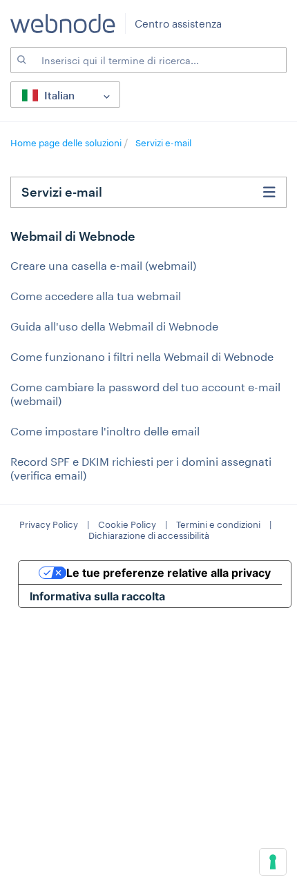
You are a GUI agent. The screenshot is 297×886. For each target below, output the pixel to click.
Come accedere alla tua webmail (95, 295)
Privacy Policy (48, 524)
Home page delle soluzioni (67, 142)
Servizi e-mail (163, 142)
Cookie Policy (127, 524)
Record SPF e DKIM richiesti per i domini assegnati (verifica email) (140, 468)
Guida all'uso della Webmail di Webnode (114, 326)
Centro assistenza (178, 23)
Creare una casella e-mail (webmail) (103, 265)
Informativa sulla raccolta (97, 596)
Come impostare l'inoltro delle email (105, 430)
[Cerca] (20, 60)
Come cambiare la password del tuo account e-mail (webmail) (145, 393)
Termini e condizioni (218, 524)
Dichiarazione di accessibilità (148, 535)
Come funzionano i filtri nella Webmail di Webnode (142, 356)
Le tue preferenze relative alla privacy (168, 573)
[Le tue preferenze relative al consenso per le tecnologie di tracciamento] (273, 862)
